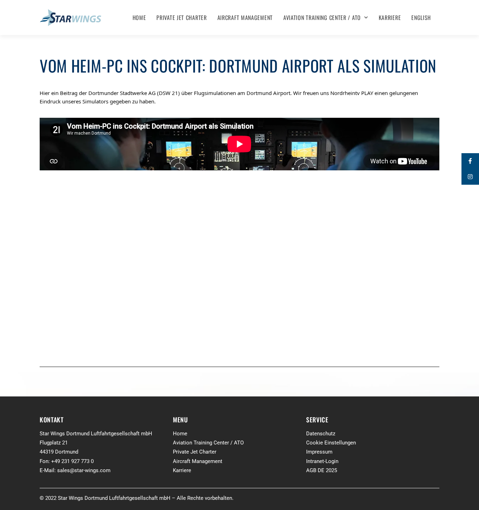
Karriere (390, 17)
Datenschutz (320, 433)
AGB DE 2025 (321, 470)
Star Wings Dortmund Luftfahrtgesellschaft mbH (96, 433)
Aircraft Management (245, 17)
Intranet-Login (322, 461)
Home (139, 17)
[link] (134, 92)
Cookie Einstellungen (331, 443)
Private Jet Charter (181, 17)
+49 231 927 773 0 (72, 461)
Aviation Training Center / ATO (322, 17)
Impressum (319, 452)
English (421, 17)
